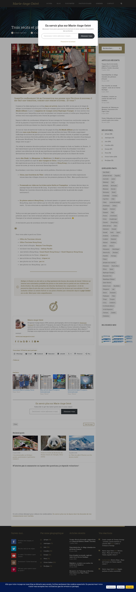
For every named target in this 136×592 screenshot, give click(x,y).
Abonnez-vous (86, 36)
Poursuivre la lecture (68, 42)
